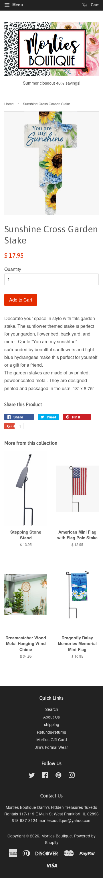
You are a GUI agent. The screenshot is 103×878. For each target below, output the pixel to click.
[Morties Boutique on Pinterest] (58, 776)
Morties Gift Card (51, 739)
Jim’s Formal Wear (51, 747)
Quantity (12, 269)
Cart (94, 4)
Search (51, 709)
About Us (51, 717)
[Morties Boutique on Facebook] (45, 776)
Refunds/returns (51, 732)
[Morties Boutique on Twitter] (32, 776)
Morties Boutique (56, 836)
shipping (51, 724)
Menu (17, 4)
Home (9, 103)
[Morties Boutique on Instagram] (71, 776)
